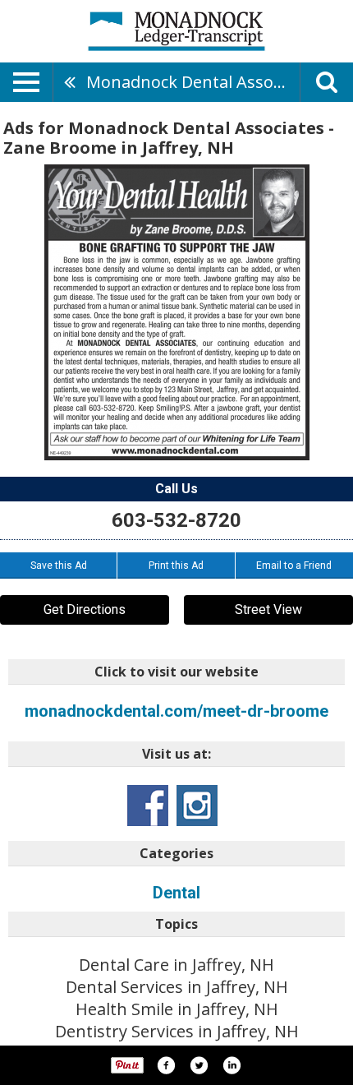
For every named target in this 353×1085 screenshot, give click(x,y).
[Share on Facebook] (165, 1065)
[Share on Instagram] (231, 1065)
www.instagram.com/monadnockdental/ (197, 805)
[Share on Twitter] (198, 1065)
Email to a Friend (294, 565)
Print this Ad (176, 565)
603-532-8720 (176, 520)
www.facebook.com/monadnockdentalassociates (147, 805)
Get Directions (85, 609)
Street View (268, 609)
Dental (176, 893)
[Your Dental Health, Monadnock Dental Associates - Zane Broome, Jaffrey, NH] (176, 312)
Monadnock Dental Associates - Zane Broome (193, 82)
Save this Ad (58, 565)
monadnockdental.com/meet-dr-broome (176, 711)
